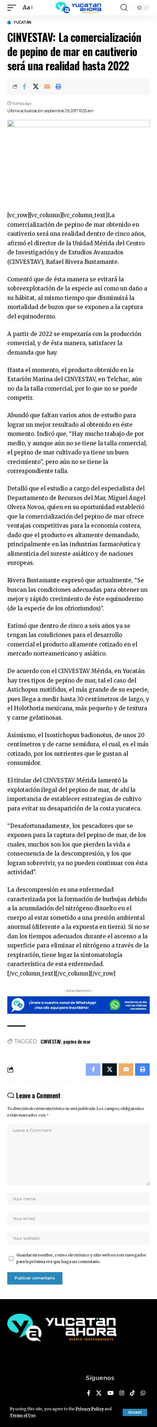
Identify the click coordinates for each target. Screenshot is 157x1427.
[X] (99, 1393)
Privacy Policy (90, 1409)
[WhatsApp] (142, 1393)
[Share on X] (36, 86)
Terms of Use (22, 1415)
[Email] (47, 86)
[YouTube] (110, 1393)
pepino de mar (77, 1041)
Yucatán (22, 22)
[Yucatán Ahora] (78, 7)
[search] (124, 7)
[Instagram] (121, 1393)
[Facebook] (88, 1393)
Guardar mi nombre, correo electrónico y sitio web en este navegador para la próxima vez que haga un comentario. (81, 1258)
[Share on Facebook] (24, 86)
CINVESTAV (51, 1041)
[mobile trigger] (13, 7)
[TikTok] (132, 1393)
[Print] (58, 86)
